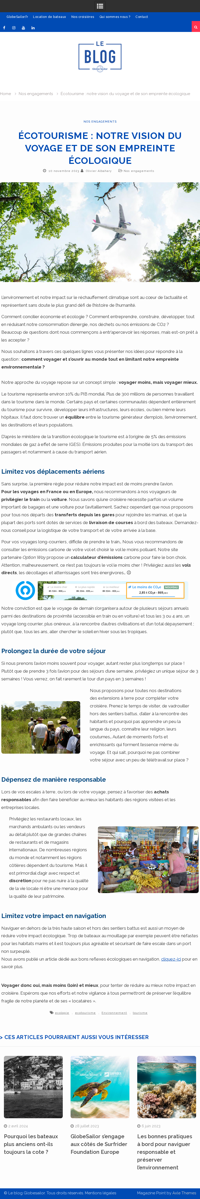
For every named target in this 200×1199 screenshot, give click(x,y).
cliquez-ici (171, 959)
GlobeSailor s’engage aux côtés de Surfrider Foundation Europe (99, 1144)
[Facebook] (4, 28)
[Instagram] (14, 28)
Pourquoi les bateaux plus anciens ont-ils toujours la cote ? (31, 1144)
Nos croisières (82, 17)
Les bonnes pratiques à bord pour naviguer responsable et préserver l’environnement (164, 1152)
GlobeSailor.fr (17, 17)
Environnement (114, 1013)
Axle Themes (184, 1193)
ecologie (62, 1013)
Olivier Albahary (99, 171)
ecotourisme (85, 1013)
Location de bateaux (49, 17)
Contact (141, 17)
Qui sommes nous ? (114, 17)
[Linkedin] (33, 28)
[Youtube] (23, 28)
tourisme (140, 1013)
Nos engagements (100, 121)
